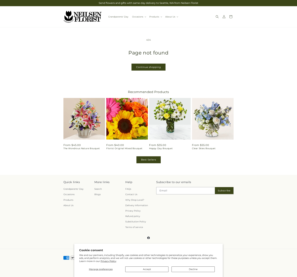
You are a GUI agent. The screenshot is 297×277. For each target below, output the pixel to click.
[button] (138, 16)
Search (98, 189)
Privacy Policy (108, 261)
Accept (147, 269)
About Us (68, 205)
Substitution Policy (135, 221)
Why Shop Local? (134, 200)
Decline (193, 269)
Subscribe (224, 190)
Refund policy (132, 216)
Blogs (97, 194)
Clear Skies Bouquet (203, 148)
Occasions (69, 194)
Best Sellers (148, 159)
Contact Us (131, 194)
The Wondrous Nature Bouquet (81, 148)
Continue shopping (148, 67)
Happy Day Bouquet (161, 148)
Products (68, 200)
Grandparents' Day (73, 189)
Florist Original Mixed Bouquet (124, 148)
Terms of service (134, 227)
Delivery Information (136, 205)
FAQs (128, 189)
